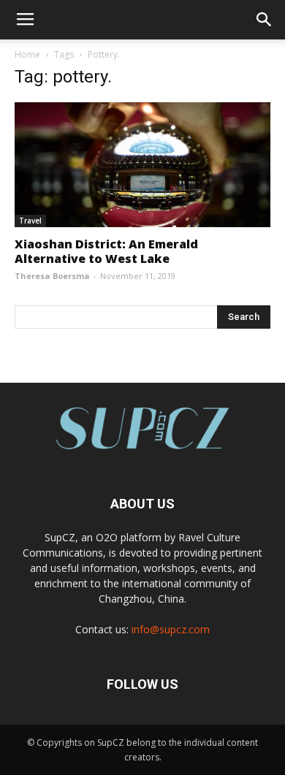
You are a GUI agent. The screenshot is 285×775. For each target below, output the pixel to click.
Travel (30, 220)
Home (27, 54)
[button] (264, 19)
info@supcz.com (171, 629)
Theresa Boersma (52, 275)
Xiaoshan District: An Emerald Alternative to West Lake (106, 251)
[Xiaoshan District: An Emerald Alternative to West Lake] (142, 164)
